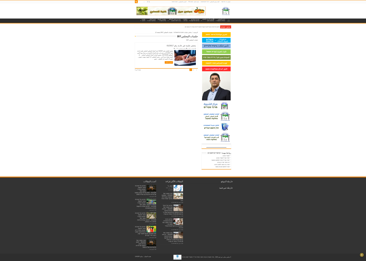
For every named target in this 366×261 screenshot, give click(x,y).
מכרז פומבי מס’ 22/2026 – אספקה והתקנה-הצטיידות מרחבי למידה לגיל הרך (172, 197)
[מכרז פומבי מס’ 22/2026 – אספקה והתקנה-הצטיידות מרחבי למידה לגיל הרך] (178, 196)
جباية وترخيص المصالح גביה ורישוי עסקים (175, 20)
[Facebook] (147, 2)
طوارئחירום (143, 20)
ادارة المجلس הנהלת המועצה (221, 20)
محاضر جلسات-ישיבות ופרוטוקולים (183, 32)
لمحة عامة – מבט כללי (193, 1)
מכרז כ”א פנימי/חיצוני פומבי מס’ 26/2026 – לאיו (207, 27)
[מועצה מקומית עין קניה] (226, 10)
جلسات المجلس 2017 (181, 48)
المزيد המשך (169, 62)
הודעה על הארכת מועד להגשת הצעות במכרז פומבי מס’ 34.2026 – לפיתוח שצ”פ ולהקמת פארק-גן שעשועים (145, 204)
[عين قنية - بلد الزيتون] (171, 10)
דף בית (228, 21)
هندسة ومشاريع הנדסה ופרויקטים (194, 20)
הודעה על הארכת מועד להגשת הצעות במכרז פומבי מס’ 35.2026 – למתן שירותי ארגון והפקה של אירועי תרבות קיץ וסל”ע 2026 (145, 190)
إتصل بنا (170, 186)
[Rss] (149, 2)
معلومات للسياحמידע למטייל (162, 20)
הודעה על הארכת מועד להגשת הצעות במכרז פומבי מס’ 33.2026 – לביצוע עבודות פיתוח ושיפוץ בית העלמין (145, 217)
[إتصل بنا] (178, 188)
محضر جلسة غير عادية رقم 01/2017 (181, 46)
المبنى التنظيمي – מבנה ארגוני (179, 1)
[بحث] (136, 1)
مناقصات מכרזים (185, 20)
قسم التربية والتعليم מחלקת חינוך (208, 20)
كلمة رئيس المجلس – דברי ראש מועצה (210, 1)
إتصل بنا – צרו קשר (225, 1)
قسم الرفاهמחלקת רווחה (152, 20)
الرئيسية (195, 32)
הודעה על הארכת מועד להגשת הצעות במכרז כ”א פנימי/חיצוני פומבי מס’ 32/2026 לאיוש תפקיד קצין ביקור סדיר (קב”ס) (145, 231)
